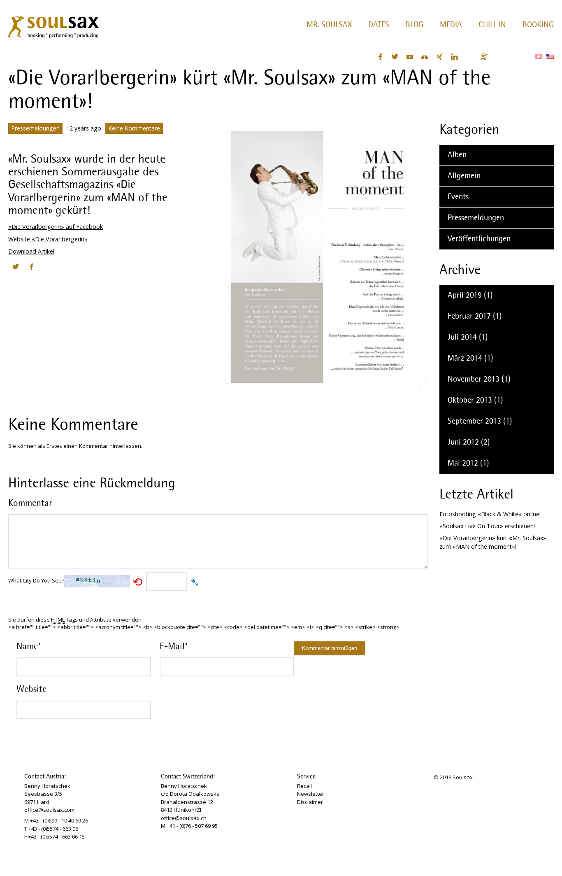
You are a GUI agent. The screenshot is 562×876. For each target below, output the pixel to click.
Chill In (492, 25)
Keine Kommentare (134, 128)
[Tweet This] (15, 266)
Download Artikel (31, 251)
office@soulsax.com (49, 809)
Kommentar (30, 503)
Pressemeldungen (35, 128)
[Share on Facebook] (31, 266)
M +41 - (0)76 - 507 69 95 (189, 825)
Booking (538, 25)
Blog (414, 25)
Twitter (395, 56)
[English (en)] (550, 56)
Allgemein (464, 176)
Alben (457, 155)
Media (451, 25)
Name (28, 647)
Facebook (380, 56)
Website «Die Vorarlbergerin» (48, 239)
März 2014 (465, 358)
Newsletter (310, 793)
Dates (378, 25)
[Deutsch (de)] (538, 56)
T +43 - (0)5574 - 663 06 (51, 828)
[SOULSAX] (53, 25)
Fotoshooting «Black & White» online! (490, 514)
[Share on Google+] (46, 266)
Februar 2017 (469, 316)
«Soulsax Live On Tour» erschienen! (487, 526)
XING (439, 56)
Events (458, 197)
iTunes (498, 56)
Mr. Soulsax (329, 25)
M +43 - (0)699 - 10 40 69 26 (56, 820)
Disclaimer (310, 802)
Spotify (483, 56)
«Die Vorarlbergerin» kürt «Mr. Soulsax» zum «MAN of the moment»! (492, 542)
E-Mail (174, 647)
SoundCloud (424, 56)
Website (31, 689)
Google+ (469, 56)
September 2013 (474, 421)
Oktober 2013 (470, 400)
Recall (304, 786)
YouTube (409, 56)
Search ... (519, 56)
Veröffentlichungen (479, 239)
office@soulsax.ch (184, 818)
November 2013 (473, 379)
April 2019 (465, 295)
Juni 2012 (463, 442)
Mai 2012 (463, 463)
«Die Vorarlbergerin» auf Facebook (55, 227)
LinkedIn (454, 56)
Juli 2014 (462, 337)
